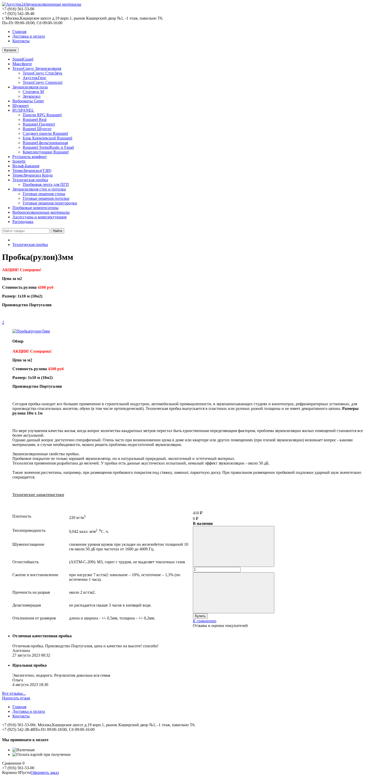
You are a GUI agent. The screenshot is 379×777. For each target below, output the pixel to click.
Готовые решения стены (44, 194)
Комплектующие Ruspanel (46, 152)
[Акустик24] (14, 4)
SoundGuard (22, 59)
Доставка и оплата (28, 36)
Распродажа (22, 221)
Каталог (10, 50)
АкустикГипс (34, 78)
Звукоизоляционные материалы (53, 4)
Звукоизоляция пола (30, 87)
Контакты (21, 41)
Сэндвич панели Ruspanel (45, 133)
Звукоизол (31, 96)
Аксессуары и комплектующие (39, 217)
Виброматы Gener (28, 101)
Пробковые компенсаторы (35, 207)
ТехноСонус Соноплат (43, 82)
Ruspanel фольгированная (45, 142)
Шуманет (20, 105)
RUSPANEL (23, 110)
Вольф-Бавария (25, 166)
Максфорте (22, 64)
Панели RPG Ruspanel (42, 115)
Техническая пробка (30, 180)
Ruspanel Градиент (39, 124)
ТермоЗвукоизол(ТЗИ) (31, 170)
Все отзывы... (14, 693)
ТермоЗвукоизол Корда (32, 175)
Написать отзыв (16, 698)
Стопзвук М (33, 91)
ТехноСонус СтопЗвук (42, 73)
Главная (19, 31)
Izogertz (19, 161)
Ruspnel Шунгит (37, 129)
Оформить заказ (45, 772)
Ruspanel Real (34, 119)
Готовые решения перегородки (50, 203)
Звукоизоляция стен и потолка (39, 189)
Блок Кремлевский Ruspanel (47, 138)
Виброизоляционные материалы (41, 212)
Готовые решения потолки (46, 198)
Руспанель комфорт (29, 156)
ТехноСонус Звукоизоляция (36, 68)
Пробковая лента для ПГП (46, 184)
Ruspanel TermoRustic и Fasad (48, 147)
